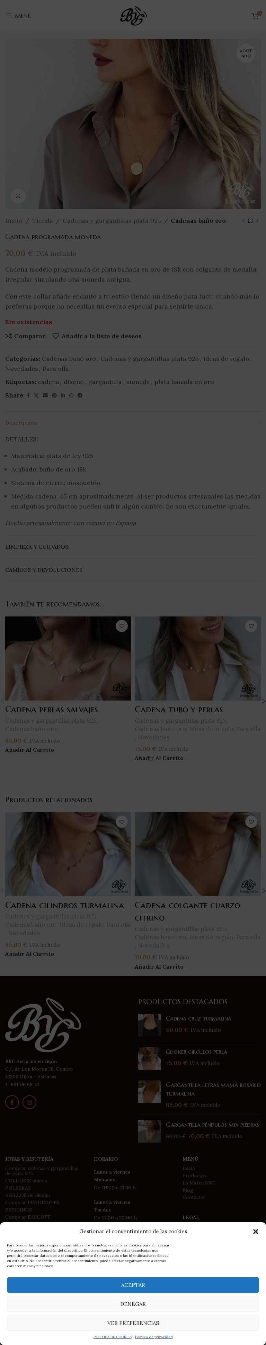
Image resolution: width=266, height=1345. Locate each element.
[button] (255, 1231)
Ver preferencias (133, 1323)
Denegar (133, 1304)
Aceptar (133, 1285)
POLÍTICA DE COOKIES (113, 1337)
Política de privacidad (154, 1337)
